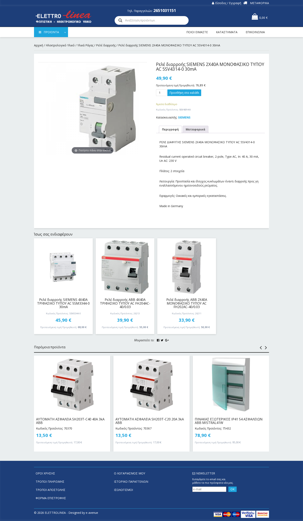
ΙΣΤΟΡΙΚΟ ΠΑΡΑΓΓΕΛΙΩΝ (131, 481)
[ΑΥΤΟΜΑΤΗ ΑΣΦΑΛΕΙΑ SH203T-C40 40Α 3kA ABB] (72, 384)
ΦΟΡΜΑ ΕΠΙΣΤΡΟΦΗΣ (51, 498)
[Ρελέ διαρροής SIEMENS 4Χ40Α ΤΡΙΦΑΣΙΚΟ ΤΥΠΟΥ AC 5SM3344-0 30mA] (63, 267)
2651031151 (164, 10)
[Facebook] (158, 340)
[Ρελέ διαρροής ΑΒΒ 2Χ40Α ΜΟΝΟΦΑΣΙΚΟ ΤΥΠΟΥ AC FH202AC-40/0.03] (186, 267)
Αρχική (38, 45)
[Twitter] (162, 340)
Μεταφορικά (195, 129)
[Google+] (167, 340)
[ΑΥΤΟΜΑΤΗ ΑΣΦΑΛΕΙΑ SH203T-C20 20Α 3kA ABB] (151, 384)
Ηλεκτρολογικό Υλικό (60, 45)
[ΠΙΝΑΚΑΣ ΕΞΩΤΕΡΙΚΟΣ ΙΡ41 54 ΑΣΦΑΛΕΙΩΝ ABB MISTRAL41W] (231, 384)
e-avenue (92, 513)
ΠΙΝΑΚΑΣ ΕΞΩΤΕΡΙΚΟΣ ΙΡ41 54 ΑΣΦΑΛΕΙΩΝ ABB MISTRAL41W (229, 421)
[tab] (170, 129)
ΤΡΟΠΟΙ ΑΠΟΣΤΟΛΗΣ (50, 490)
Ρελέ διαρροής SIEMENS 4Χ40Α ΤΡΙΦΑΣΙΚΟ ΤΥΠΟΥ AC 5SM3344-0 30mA (63, 303)
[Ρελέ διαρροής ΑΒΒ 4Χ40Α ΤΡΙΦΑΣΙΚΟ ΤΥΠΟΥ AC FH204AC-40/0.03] (125, 267)
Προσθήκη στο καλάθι (184, 93)
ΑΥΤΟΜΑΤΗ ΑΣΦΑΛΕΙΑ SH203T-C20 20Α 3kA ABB (149, 421)
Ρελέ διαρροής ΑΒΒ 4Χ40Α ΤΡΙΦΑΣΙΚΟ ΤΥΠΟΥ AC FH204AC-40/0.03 (125, 303)
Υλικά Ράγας (85, 45)
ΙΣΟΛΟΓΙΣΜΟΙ (123, 490)
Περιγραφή (170, 129)
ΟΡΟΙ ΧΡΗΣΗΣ (45, 473)
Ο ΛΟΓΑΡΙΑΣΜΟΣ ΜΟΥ (129, 473)
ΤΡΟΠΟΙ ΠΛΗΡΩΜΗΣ (50, 481)
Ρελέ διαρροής (106, 45)
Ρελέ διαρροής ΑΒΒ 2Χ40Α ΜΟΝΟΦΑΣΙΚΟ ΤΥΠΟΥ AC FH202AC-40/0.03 (186, 303)
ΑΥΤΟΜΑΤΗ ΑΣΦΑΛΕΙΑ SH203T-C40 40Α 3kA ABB (70, 421)
